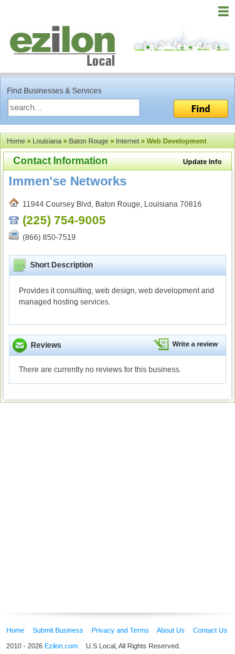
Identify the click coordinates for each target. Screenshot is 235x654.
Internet (127, 141)
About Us (171, 630)
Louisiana (47, 141)
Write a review (195, 344)
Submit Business (58, 630)
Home (16, 141)
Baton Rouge (88, 141)
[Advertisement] (100, 488)
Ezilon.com (61, 646)
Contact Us (210, 630)
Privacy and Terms (120, 630)
